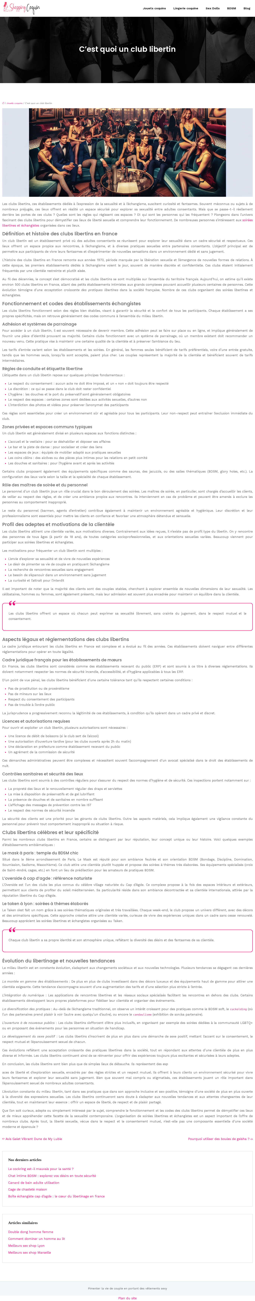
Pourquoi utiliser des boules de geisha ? (218, 1139)
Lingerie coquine (185, 8)
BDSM (231, 8)
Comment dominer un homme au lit (36, 1239)
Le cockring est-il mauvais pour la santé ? (41, 1169)
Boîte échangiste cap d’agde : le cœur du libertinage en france (56, 1196)
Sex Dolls (213, 8)
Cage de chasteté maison (27, 1189)
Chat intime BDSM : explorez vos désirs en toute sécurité (52, 1176)
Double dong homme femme (30, 1232)
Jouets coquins (154, 8)
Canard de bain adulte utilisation (33, 1183)
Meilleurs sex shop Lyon (26, 1246)
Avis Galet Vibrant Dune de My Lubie (34, 1139)
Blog (247, 8)
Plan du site (127, 1298)
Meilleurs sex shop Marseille (29, 1252)
